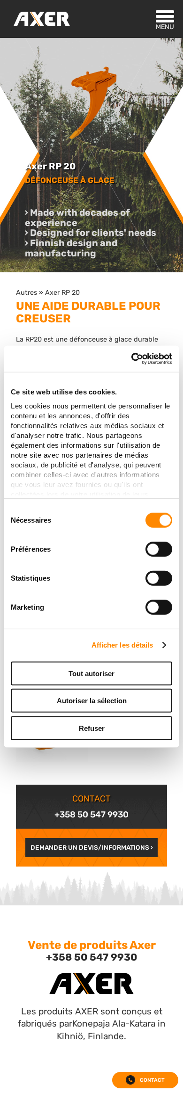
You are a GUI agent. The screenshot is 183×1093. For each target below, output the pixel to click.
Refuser (92, 728)
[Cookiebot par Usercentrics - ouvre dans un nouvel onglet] (131, 359)
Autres (26, 292)
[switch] (158, 548)
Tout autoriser (91, 673)
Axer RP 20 (62, 292)
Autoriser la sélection (92, 701)
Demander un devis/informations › (91, 847)
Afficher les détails (122, 645)
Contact (152, 1080)
